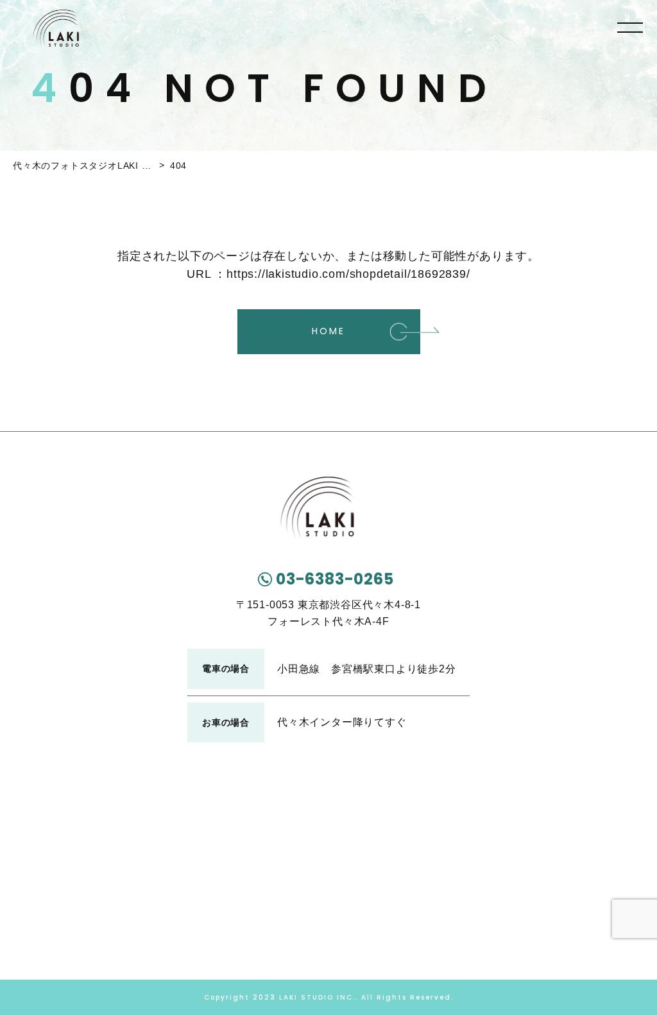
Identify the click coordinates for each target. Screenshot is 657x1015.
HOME (328, 331)
